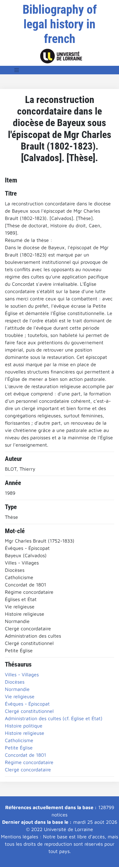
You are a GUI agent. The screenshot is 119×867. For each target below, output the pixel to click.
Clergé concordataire (28, 769)
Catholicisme (19, 740)
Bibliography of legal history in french (60, 24)
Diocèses (14, 682)
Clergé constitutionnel (29, 711)
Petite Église (19, 747)
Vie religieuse (19, 696)
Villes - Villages (22, 674)
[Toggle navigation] (16, 70)
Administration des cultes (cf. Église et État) (54, 718)
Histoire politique (23, 725)
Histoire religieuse (24, 733)
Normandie (17, 689)
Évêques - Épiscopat (27, 703)
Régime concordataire (29, 762)
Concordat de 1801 (25, 755)
